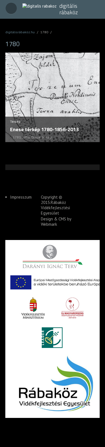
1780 (17, 137)
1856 (26, 137)
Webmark (49, 224)
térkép (47, 137)
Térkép (15, 121)
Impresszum (21, 197)
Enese (36, 137)
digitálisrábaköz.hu (20, 32)
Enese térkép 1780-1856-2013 (44, 129)
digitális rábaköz (68, 9)
